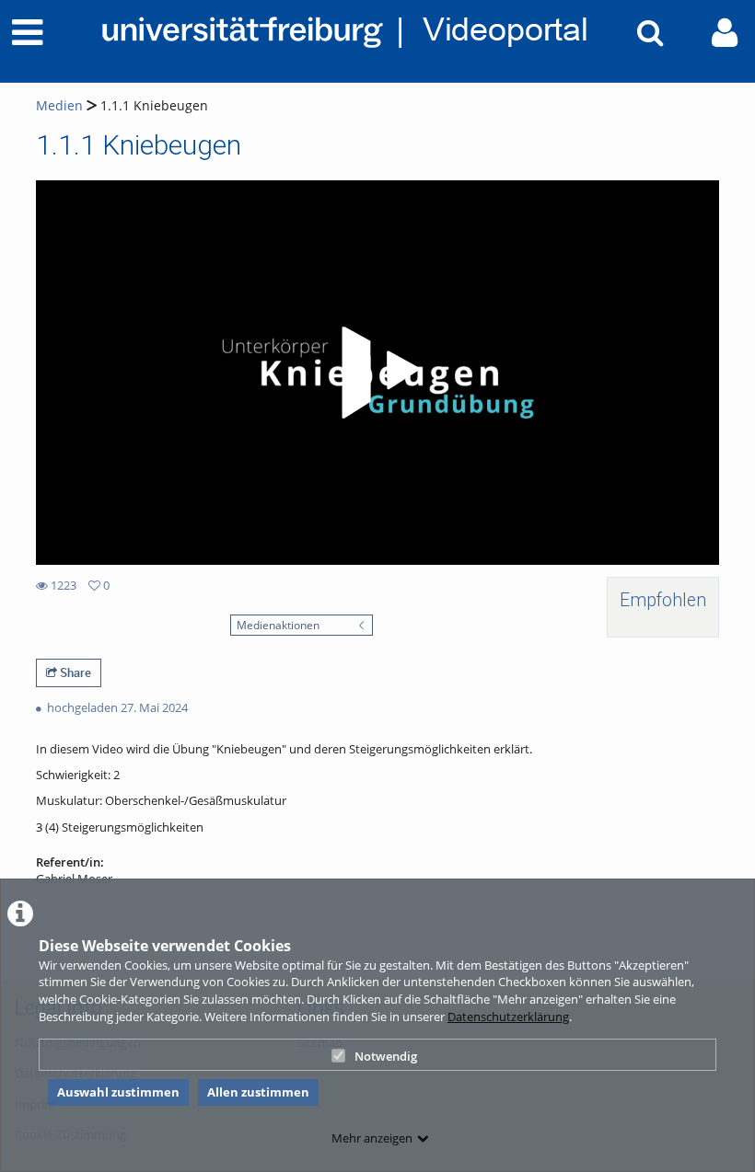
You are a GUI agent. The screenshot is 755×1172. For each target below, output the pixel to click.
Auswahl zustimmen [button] (118, 1092)
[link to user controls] (724, 32)
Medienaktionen (278, 624)
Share (74, 672)
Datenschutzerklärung (508, 1016)
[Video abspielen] (377, 373)
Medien (59, 105)
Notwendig (385, 1056)
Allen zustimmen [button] (258, 1092)
